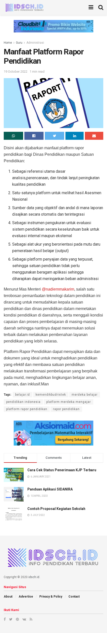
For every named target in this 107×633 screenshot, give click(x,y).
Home (8, 42)
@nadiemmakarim (58, 289)
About (8, 596)
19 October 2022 (15, 71)
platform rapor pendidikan (26, 409)
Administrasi (35, 42)
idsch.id (33, 577)
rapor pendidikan (66, 409)
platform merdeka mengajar (68, 402)
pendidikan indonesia (23, 402)
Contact (74, 596)
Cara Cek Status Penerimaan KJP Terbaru (61, 470)
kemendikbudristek (51, 394)
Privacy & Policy (50, 596)
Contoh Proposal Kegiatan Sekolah (56, 509)
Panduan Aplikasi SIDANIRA (50, 489)
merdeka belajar (85, 394)
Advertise (26, 596)
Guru (19, 42)
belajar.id (22, 394)
